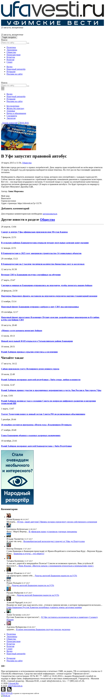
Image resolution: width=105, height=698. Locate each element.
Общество (11, 52)
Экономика (12, 50)
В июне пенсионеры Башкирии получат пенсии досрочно (43, 629)
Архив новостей (9, 123)
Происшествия (13, 55)
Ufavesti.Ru (13, 683)
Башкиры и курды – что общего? (29, 553)
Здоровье (11, 111)
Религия (10, 59)
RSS (26, 123)
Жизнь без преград (15, 108)
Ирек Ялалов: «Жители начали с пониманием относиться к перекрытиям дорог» (56, 566)
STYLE (6, 693)
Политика (11, 47)
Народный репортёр (16, 69)
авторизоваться (50, 214)
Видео (9, 67)
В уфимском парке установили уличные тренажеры (53, 531)
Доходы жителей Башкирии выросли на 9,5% (56, 575)
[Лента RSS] (9, 691)
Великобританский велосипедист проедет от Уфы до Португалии (54, 541)
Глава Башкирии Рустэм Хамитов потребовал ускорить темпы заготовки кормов (44, 607)
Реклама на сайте (15, 74)
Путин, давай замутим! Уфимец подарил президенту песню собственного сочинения (57, 522)
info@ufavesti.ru (15, 686)
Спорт (9, 62)
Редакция (11, 71)
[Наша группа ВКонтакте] (3, 691)
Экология (11, 118)
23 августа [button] (6, 27)
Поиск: (4, 40)
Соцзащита (12, 116)
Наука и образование (16, 113)
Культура (11, 57)
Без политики (13, 106)
